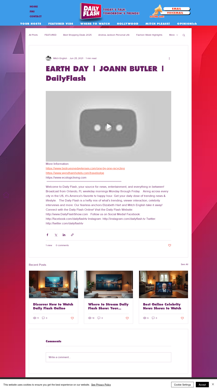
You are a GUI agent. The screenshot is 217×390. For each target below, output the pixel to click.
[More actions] (169, 58)
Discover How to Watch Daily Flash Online (53, 306)
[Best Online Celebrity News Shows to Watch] (163, 284)
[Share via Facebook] (47, 234)
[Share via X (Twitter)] (55, 234)
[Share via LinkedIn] (64, 234)
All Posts (33, 34)
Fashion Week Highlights (149, 34)
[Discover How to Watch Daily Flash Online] (53, 284)
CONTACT (36, 16)
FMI (32, 11)
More (172, 34)
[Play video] (108, 126)
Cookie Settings (182, 384)
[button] (183, 35)
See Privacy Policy (101, 384)
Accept (202, 384)
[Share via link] (72, 234)
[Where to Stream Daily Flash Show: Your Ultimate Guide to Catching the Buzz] (108, 284)
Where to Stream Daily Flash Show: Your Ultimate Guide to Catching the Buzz (108, 306)
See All (184, 264)
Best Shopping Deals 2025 (77, 34)
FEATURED (50, 34)
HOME (34, 6)
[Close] (213, 384)
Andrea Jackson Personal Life (114, 34)
